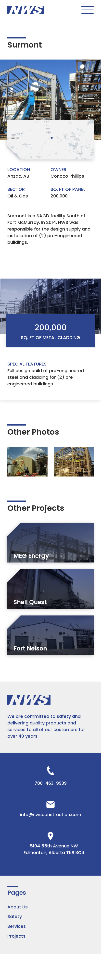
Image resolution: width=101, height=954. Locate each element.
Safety (14, 916)
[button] (87, 10)
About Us (17, 907)
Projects (16, 936)
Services (16, 926)
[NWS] (25, 10)
